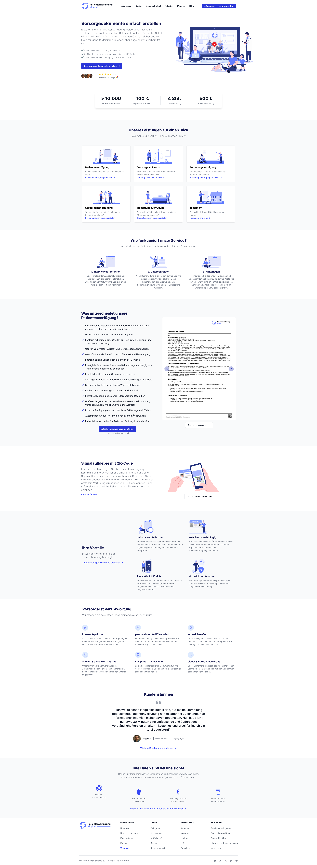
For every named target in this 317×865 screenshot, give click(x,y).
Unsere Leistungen (129, 833)
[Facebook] (214, 861)
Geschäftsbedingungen (221, 828)
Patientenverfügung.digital (97, 861)
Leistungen (126, 6)
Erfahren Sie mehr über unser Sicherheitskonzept (157, 808)
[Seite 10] (209, 417)
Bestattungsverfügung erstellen (152, 218)
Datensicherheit (153, 6)
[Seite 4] (191, 417)
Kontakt (123, 843)
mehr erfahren (89, 494)
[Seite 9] (206, 417)
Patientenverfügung (132, 469)
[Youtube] (236, 861)
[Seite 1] (183, 417)
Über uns (124, 828)
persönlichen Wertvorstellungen (123, 385)
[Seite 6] (197, 417)
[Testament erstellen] (210, 196)
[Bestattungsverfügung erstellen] (158, 196)
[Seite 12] (215, 417)
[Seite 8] (203, 417)
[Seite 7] (200, 417)
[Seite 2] (185, 417)
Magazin (181, 6)
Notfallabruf (156, 838)
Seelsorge (111, 396)
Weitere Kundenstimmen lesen (156, 748)
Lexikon (184, 838)
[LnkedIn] (231, 861)
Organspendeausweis (123, 374)
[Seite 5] (194, 417)
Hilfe (191, 6)
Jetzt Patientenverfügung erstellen (117, 429)
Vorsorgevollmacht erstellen (150, 177)
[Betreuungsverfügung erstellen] (210, 156)
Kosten (138, 6)
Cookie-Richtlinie (218, 838)
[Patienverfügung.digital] (97, 5)
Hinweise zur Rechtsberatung (224, 843)
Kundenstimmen (127, 838)
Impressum (216, 848)
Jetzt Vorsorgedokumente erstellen (218, 6)
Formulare (185, 848)
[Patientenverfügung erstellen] (106, 156)
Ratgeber (169, 6)
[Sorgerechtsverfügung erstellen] (106, 196)
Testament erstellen (199, 218)
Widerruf (124, 848)
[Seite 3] (188, 417)
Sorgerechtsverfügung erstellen (100, 218)
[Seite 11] (212, 417)
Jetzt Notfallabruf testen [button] (197, 496)
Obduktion (139, 396)
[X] (225, 861)
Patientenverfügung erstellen (98, 177)
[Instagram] (220, 861)
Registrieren (155, 833)
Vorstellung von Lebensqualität (115, 390)
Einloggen (155, 828)
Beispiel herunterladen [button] (197, 425)
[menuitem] (126, 5)
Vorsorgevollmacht (95, 379)
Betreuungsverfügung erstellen (204, 177)
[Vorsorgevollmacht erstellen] (158, 156)
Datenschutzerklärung (221, 833)
